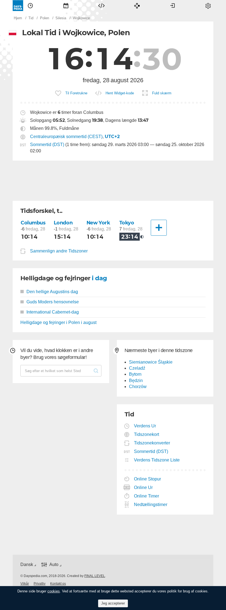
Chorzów (138, 386)
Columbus (33, 223)
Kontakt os (58, 583)
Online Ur (143, 487)
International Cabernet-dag (52, 312)
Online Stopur (147, 479)
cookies (53, 591)
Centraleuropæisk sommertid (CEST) (66, 136)
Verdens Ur (145, 426)
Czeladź (137, 368)
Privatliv (39, 583)
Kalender (66, 5)
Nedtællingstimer (150, 504)
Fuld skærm (161, 93)
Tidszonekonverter (152, 443)
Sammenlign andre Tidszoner (59, 251)
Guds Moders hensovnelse (52, 301)
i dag (99, 278)
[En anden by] (159, 228)
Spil (137, 5)
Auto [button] (53, 564)
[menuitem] (30, 5)
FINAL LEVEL (94, 576)
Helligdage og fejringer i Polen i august (58, 322)
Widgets (101, 5)
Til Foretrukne (76, 93)
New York (98, 223)
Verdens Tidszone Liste (157, 460)
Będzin (136, 380)
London (63, 223)
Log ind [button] (172, 5)
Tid (30, 5)
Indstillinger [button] (208, 5)
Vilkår (24, 583)
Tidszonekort (146, 434)
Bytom (135, 374)
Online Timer (146, 496)
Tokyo (126, 223)
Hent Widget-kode (120, 93)
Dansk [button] (26, 564)
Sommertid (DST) (47, 144)
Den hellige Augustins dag (52, 291)
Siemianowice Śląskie (151, 362)
